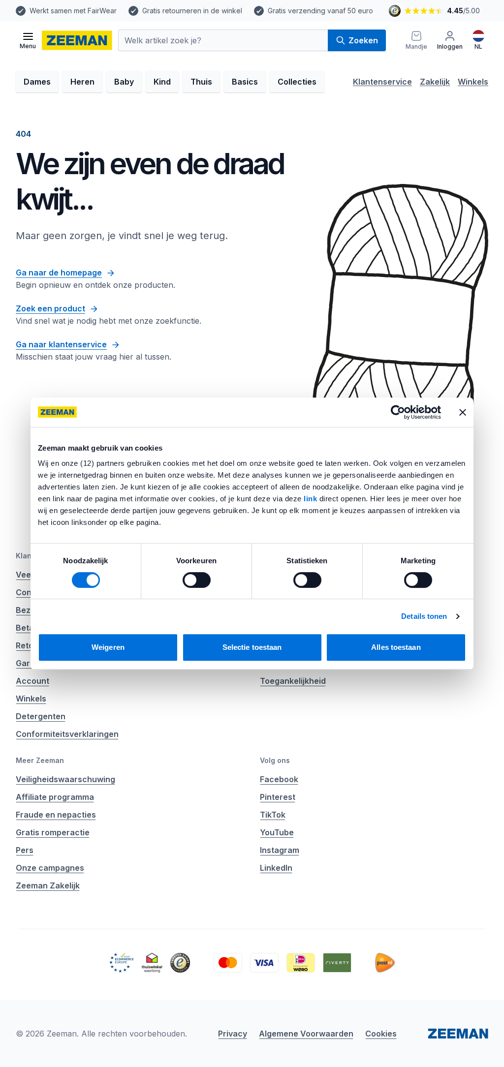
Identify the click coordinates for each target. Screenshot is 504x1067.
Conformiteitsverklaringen (67, 734)
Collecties (297, 82)
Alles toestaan (395, 647)
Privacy (232, 1033)
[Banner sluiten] (462, 412)
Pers (24, 850)
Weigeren (108, 647)
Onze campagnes (50, 868)
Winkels (473, 82)
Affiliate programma (55, 797)
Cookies (381, 1033)
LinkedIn (276, 868)
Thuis (201, 82)
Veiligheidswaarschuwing (65, 779)
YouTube (277, 832)
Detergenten (40, 716)
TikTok (272, 815)
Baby (124, 82)
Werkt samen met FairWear (73, 10)
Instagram (279, 850)
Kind (162, 82)
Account (32, 681)
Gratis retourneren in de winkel (192, 10)
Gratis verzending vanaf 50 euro (320, 10)
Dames (37, 82)
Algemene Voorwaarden (306, 1033)
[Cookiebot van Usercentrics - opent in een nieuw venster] (398, 412)
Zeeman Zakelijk (48, 885)
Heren (82, 82)
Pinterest (277, 797)
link (311, 498)
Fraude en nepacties (56, 815)
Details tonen (424, 616)
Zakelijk (435, 82)
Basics (245, 82)
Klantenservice (382, 82)
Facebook (279, 779)
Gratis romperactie (53, 832)
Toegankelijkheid (293, 681)
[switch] (197, 580)
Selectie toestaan (252, 647)
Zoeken (363, 40)
